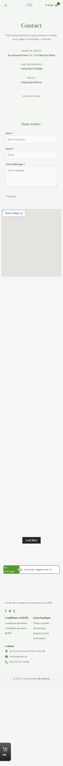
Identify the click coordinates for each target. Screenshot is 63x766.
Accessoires (39, 638)
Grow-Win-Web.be (40, 678)
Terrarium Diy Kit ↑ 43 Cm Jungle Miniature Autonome (27, 347)
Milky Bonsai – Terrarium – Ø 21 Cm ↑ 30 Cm (32, 513)
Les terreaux (39, 628)
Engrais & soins (41, 633)
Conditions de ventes (16, 623)
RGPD (8, 633)
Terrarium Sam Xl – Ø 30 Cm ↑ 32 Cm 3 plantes (31, 376)
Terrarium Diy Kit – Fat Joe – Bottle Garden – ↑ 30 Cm (29, 401)
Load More (31, 540)
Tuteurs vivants (41, 623)
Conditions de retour (16, 628)
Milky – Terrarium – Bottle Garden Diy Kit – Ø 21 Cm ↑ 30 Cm (32, 455)
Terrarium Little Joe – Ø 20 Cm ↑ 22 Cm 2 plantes (33, 430)
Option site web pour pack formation (29, 323)
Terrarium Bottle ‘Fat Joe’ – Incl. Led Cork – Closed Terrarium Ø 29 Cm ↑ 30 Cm (33, 484)
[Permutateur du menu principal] (5, 5)
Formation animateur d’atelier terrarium (31, 301)
